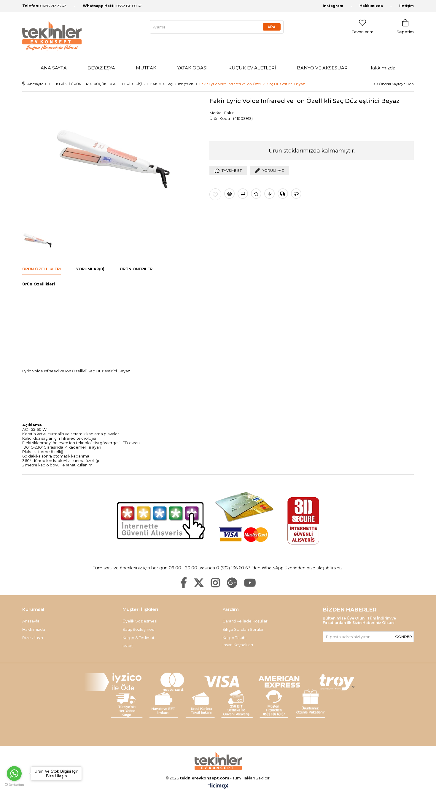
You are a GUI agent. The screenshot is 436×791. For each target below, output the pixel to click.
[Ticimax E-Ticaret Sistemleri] (218, 786)
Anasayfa (30, 621)
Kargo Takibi (234, 637)
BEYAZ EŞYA (101, 68)
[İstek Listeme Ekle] (229, 193)
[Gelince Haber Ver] (296, 193)
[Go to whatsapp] (14, 773)
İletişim (406, 6)
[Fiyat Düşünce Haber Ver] (269, 193)
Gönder (403, 636)
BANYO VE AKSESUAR (322, 68)
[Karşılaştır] (243, 193)
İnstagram (333, 6)
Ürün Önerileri (137, 268)
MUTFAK (146, 68)
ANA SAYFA (54, 68)
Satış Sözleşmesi (138, 629)
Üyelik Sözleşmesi (139, 621)
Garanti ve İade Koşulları (245, 621)
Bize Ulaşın (32, 637)
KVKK (127, 646)
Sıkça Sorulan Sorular (243, 629)
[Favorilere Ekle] (215, 194)
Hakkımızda (371, 6)
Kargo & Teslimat (138, 637)
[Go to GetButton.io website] (14, 785)
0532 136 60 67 (112, 6)
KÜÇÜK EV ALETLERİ (252, 68)
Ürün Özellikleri (41, 268)
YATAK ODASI (192, 68)
